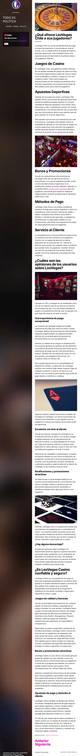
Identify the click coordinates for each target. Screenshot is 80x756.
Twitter (42, 752)
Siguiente (43, 744)
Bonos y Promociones (52, 735)
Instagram (37, 752)
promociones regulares (58, 189)
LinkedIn (46, 752)
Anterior (42, 741)
